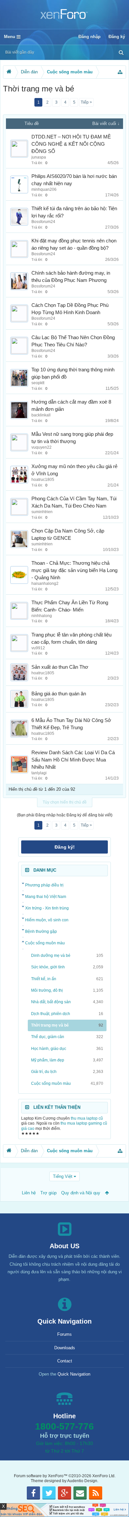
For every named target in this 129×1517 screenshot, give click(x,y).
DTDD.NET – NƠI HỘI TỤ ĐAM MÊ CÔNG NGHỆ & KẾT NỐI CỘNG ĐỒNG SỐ (71, 144)
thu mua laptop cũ (87, 1118)
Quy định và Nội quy (80, 1192)
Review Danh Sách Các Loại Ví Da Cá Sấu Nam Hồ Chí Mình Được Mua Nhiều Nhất (73, 760)
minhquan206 (44, 189)
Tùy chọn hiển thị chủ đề (65, 802)
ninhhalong (41, 615)
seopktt (37, 383)
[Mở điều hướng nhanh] (120, 72)
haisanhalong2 (45, 583)
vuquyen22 (41, 447)
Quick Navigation (74, 1374)
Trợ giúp (48, 1192)
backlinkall (41, 415)
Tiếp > (86, 102)
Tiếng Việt (62, 1176)
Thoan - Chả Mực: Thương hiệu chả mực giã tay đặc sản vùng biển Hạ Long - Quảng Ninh (74, 570)
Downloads (64, 1347)
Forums (64, 1334)
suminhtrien (42, 512)
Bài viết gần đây (19, 52)
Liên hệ (29, 1192)
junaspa (38, 157)
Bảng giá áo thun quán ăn (58, 693)
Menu (10, 36)
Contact (64, 1360)
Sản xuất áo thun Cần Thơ (59, 667)
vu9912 (38, 648)
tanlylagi (39, 773)
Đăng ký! (65, 847)
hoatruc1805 (42, 479)
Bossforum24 (43, 221)
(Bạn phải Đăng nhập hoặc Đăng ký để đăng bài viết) (64, 815)
